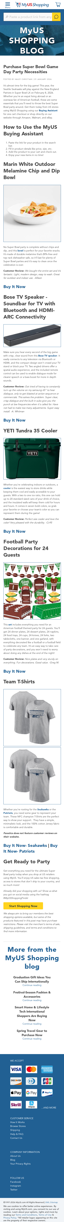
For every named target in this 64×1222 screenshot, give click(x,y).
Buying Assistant (48, 110)
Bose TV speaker (47, 355)
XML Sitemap (51, 1202)
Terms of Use (45, 1215)
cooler (7, 488)
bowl (20, 250)
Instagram (15, 1185)
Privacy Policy (9, 1217)
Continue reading (32, 985)
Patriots (8, 812)
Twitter (13, 1189)
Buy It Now (14, 286)
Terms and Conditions (26, 1215)
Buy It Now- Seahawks (25, 845)
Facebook (15, 1181)
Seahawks (43, 809)
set (10, 624)
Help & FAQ (16, 1134)
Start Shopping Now (23, 906)
